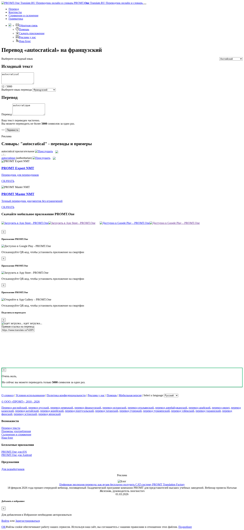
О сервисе (7, 395)
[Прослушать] (44, 151)
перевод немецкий (61, 407)
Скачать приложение (31, 33)
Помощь (24, 29)
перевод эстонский (25, 414)
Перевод (14, 9)
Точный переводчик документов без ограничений (32, 201)
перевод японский (49, 414)
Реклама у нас (27, 37)
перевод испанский (114, 407)
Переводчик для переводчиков (20, 174)
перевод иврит (221, 407)
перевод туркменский (156, 410)
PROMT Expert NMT (17, 168)
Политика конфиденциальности (66, 395)
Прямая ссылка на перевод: (18, 326)
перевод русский (38, 407)
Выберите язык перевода (16, 89)
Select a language (153, 395)
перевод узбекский (182, 410)
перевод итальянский (141, 407)
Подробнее (185, 526)
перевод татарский (106, 410)
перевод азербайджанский (171, 407)
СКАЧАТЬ (7, 181)
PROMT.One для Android (16, 455)
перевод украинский (208, 410)
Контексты (15, 12)
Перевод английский (14, 407)
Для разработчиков (12, 469)
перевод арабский (199, 407)
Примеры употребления (16, 431)
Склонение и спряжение (16, 434)
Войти (5, 520)
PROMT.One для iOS (14, 451)
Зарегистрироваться (27, 520)
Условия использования (30, 395)
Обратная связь (28, 25)
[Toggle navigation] (144, 3)
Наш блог (7, 437)
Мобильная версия (130, 395)
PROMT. (108, 2)
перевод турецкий (130, 410)
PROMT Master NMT (17, 194)
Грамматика (16, 18)
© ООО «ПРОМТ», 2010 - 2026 (20, 401)
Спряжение (23, 15)
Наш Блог (25, 41)
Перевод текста (10, 428)
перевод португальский (79, 410)
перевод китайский (27, 410)
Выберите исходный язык (17, 58)
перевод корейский (52, 410)
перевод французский (87, 407)
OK (3, 526)
